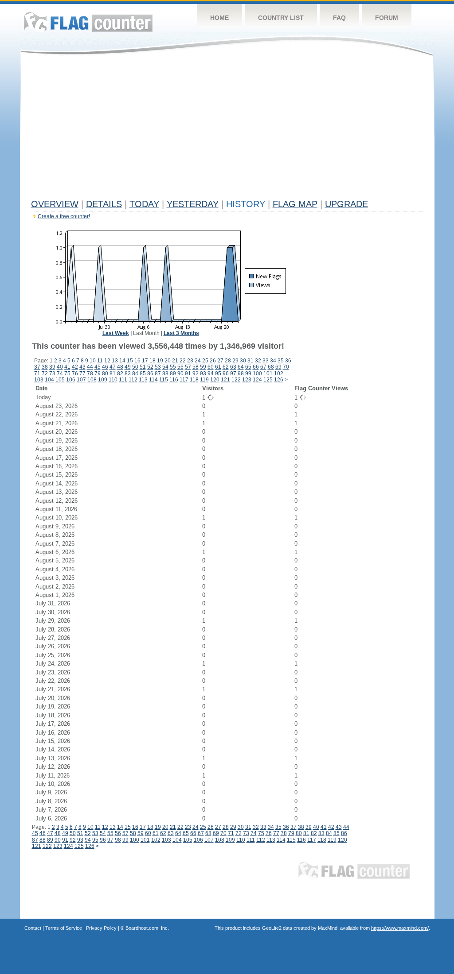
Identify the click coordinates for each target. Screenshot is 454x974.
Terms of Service (63, 928)
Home (219, 17)
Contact (32, 928)
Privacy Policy (101, 928)
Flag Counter (88, 22)
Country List (281, 17)
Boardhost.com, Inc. (147, 928)
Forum (386, 17)
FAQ (339, 17)
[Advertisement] (227, 129)
